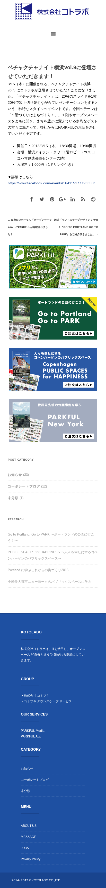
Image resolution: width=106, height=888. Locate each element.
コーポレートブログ (24, 486)
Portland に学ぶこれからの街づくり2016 (38, 570)
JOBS (25, 848)
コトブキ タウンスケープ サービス (48, 701)
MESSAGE (28, 837)
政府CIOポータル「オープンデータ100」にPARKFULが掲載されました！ (30, 227)
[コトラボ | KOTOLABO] (53, 11)
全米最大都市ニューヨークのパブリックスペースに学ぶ (49, 582)
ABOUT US (29, 826)
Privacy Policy (30, 859)
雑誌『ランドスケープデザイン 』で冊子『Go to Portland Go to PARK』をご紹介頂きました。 (76, 227)
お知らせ (15, 475)
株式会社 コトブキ (36, 695)
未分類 (13, 498)
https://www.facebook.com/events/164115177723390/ (51, 183)
